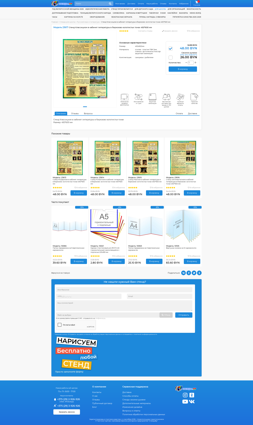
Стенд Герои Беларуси (122, 9)
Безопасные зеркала (121, 17)
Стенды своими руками (133, 399)
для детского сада (144, 9)
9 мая (163, 13)
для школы (160, 9)
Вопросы (88, 113)
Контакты (173, 4)
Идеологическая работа (97, 9)
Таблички (154, 13)
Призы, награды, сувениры (152, 17)
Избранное (183, 4)
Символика (118, 13)
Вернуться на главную (60, 273)
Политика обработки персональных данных (143, 414)
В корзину (79, 193)
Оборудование (97, 17)
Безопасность (194, 9)
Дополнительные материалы (136, 403)
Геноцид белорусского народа (95, 13)
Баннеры (183, 13)
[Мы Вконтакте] (191, 401)
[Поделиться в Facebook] (188, 273)
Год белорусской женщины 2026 (68, 9)
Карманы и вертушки (136, 13)
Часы (54, 17)
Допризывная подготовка (65, 13)
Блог (94, 407)
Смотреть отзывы (145, 31)
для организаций (176, 9)
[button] (85, 106)
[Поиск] (110, 3)
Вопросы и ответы (131, 411)
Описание (61, 113)
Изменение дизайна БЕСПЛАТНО (124, 103)
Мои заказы (120, 4)
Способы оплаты (130, 396)
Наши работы (152, 4)
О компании (99, 386)
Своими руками (188, 54)
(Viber (62, 402)
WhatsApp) (69, 402)
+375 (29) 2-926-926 (68, 399)
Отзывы (163, 4)
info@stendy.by (100, 318)
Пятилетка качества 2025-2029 (187, 17)
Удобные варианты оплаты (180, 103)
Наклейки (172, 13)
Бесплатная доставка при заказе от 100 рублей (166, 104)
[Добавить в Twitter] (194, 273)
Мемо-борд (195, 13)
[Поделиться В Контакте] (183, 273)
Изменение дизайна (132, 407)
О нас (95, 396)
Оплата (141, 4)
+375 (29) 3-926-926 (68, 405)
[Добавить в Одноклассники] (199, 273)
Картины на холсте (73, 17)
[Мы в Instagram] (185, 395)
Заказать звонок (170, 31)
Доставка (131, 4)
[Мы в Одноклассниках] (191, 395)
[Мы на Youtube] (185, 401)
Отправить (184, 315)
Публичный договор (102, 403)
